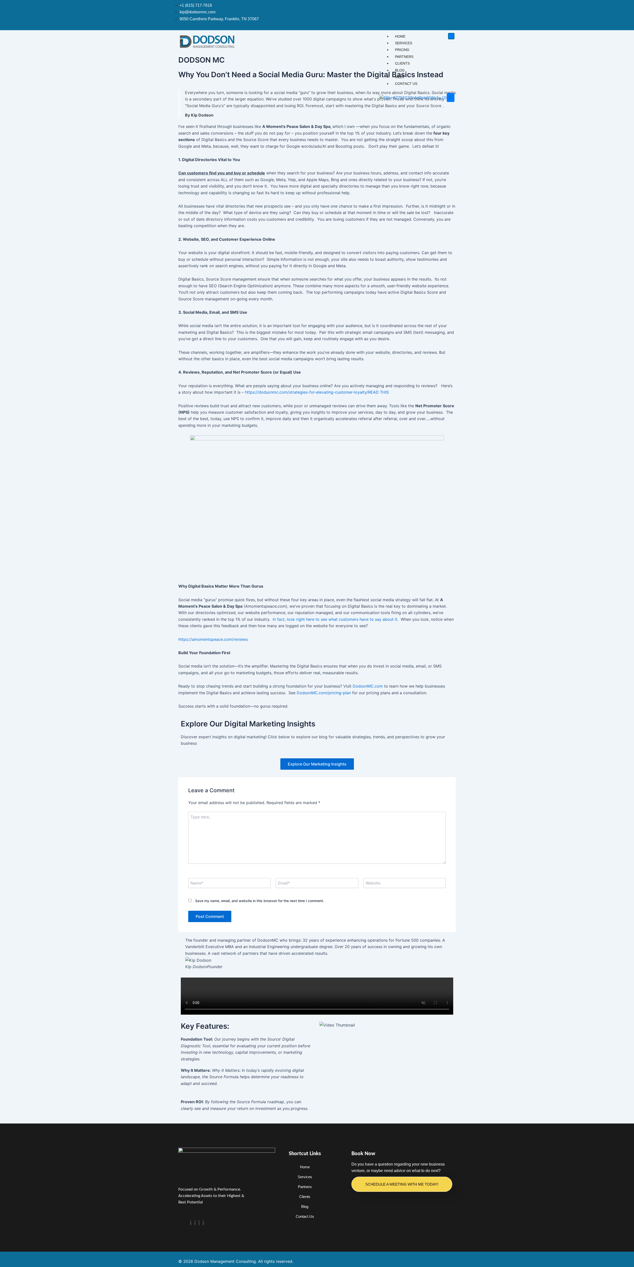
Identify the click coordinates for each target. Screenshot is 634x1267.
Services (403, 43)
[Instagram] (199, 1222)
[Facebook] (190, 1222)
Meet (400, 77)
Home (400, 36)
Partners (404, 57)
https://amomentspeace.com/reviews (213, 639)
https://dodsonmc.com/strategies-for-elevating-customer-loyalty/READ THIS (318, 392)
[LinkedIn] (203, 1222)
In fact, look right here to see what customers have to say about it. (335, 619)
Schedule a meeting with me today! (401, 1184)
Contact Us (406, 84)
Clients (402, 63)
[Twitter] (194, 1222)
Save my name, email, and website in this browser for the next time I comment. (259, 901)
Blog (400, 70)
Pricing (402, 50)
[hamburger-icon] (451, 36)
